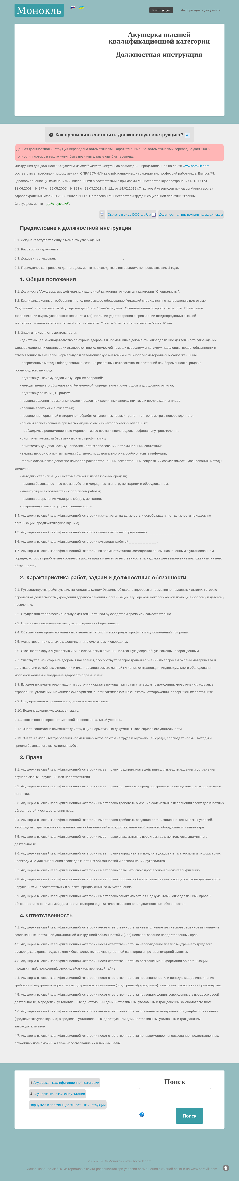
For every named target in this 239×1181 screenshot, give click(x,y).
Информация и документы (201, 10)
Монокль (39, 10)
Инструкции (161, 10)
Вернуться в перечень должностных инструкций (68, 1105)
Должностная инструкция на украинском (191, 214)
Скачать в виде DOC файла (130, 214)
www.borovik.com (196, 166)
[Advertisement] (119, 86)
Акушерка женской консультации (59, 1094)
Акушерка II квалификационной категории (66, 1082)
